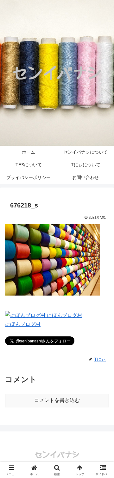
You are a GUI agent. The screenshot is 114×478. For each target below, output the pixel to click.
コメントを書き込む (57, 400)
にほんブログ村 (23, 324)
